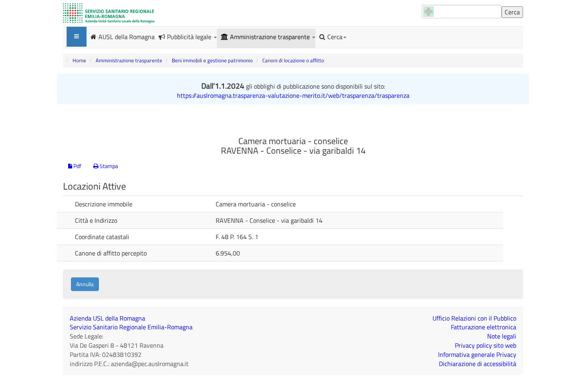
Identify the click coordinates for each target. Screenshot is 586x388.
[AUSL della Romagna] (108, 13)
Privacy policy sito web (485, 345)
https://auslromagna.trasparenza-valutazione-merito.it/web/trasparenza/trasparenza (293, 95)
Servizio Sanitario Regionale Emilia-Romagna (131, 327)
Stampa (108, 166)
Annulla (85, 284)
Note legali (501, 336)
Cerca (334, 37)
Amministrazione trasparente (270, 37)
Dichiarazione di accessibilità (477, 363)
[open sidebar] (77, 37)
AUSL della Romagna (126, 36)
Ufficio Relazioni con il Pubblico (474, 318)
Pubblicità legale (190, 37)
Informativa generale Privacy (477, 354)
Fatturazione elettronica (483, 327)
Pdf (76, 166)
